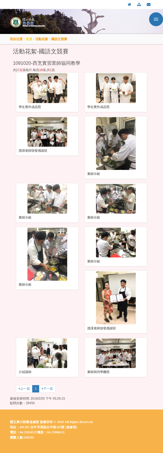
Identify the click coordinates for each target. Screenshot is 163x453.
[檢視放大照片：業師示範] (115, 143)
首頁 (29, 39)
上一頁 (25, 388)
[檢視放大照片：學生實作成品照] (47, 88)
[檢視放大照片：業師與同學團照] (115, 353)
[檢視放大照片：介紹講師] (47, 353)
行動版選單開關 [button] (156, 19)
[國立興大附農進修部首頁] (29, 22)
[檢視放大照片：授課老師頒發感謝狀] (47, 132)
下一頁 (48, 388)
